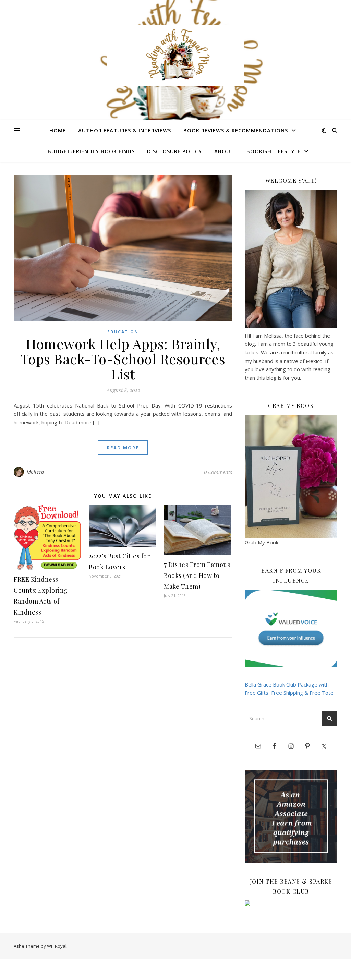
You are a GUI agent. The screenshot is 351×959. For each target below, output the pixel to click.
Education (122, 332)
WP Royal (56, 946)
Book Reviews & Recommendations (235, 130)
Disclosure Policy (174, 151)
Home (57, 130)
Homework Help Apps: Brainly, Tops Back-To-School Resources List (123, 359)
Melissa (35, 472)
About (224, 151)
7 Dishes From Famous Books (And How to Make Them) (197, 575)
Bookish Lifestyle (273, 151)
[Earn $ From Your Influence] (291, 628)
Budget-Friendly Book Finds (91, 151)
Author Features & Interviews (124, 130)
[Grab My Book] (291, 476)
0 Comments (218, 472)
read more (123, 448)
